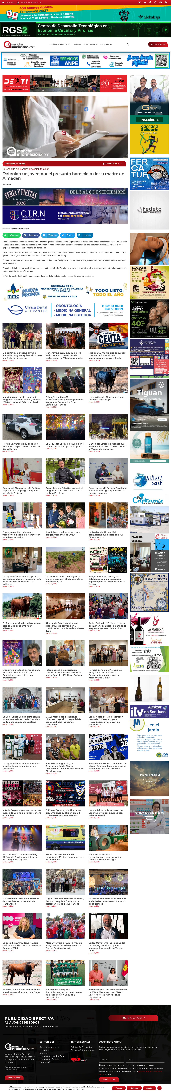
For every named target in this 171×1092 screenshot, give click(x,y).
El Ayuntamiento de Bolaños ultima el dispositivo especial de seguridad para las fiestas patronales (63, 721)
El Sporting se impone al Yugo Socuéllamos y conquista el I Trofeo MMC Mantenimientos (22, 355)
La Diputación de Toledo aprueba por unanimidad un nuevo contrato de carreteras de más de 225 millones (22, 580)
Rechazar (134, 1088)
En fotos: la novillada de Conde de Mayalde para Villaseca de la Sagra (21, 990)
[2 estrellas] (5, 228)
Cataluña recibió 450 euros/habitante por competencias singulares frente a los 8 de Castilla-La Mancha (65, 401)
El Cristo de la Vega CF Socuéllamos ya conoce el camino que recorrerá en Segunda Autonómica (64, 993)
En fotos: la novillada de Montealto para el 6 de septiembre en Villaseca (22, 626)
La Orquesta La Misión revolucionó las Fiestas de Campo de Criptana (65, 445)
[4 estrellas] (8, 228)
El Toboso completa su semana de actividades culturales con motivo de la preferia (107, 901)
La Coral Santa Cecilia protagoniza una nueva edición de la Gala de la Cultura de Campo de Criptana (22, 719)
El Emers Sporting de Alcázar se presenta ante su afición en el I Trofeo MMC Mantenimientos (63, 813)
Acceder (149, 781)
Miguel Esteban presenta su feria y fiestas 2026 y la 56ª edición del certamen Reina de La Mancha (65, 901)
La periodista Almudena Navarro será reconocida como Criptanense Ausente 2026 (22, 945)
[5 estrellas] (9, 228)
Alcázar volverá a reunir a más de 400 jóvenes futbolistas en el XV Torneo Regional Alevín (64, 945)
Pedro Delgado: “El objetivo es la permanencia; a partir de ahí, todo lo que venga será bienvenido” (107, 626)
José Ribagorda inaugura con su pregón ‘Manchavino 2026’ (63, 533)
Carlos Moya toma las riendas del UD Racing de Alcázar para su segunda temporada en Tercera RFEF (107, 947)
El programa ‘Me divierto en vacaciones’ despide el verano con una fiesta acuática (21, 535)
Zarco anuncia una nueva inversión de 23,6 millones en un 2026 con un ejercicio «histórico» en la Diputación (108, 993)
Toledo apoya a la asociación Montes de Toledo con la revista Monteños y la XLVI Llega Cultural (64, 672)
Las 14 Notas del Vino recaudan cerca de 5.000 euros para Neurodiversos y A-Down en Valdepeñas (106, 721)
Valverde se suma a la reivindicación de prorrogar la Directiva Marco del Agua (105, 857)
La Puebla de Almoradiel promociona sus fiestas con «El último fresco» (106, 535)
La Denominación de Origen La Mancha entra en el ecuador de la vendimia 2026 (64, 579)
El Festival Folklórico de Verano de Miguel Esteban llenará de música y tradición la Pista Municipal (108, 766)
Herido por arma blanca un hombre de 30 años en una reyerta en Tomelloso (65, 857)
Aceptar (119, 1088)
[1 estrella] (3, 228)
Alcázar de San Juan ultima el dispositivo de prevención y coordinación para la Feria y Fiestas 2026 (65, 627)
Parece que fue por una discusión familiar (26, 168)
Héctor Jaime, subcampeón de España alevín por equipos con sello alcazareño (106, 813)
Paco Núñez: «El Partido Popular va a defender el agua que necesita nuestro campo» (108, 490)
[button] (59, 44)
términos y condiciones (145, 1065)
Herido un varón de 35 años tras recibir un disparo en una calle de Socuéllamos (21, 446)
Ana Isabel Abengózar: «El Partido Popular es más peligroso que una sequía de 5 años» (21, 490)
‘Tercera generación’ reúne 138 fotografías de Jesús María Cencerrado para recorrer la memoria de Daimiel (105, 674)
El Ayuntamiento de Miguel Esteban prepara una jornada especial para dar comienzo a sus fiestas (107, 580)
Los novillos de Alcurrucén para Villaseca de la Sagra (106, 398)
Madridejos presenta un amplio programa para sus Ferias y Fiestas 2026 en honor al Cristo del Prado (22, 399)
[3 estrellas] (6, 228)
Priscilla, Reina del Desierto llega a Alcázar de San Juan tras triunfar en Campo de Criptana (21, 857)
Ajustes (149, 1088)
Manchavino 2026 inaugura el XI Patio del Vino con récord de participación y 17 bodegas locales (64, 355)
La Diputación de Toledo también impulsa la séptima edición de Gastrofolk (21, 766)
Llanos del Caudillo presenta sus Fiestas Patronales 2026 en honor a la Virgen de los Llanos (108, 446)
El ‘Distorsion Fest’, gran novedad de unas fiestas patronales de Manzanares (21, 901)
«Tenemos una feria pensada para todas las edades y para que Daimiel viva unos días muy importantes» (21, 674)
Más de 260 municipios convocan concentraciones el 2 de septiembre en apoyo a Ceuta (107, 355)
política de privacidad (124, 1065)
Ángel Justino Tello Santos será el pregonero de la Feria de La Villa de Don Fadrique (64, 490)
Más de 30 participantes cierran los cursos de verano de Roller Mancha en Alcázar (22, 813)
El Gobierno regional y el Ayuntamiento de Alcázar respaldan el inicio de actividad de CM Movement (65, 767)
